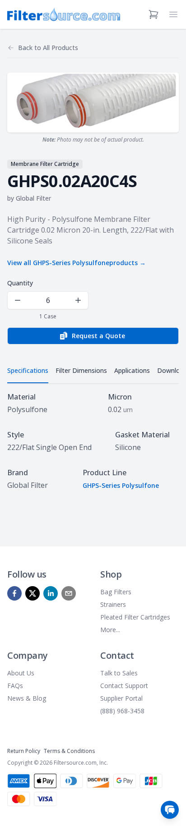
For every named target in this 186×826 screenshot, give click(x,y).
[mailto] (68, 593)
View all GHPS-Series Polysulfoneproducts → (76, 262)
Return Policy (23, 751)
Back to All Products (48, 47)
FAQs (15, 685)
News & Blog (26, 698)
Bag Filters (115, 591)
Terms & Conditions (69, 751)
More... (110, 629)
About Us (20, 673)
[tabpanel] (93, 441)
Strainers (113, 604)
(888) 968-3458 (122, 711)
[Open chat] (170, 810)
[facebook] (14, 593)
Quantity (20, 283)
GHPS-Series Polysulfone (121, 485)
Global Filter (33, 198)
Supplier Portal (121, 698)
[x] (32, 593)
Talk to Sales (119, 673)
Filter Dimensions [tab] (81, 370)
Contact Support (124, 685)
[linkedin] (50, 593)
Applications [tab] (132, 370)
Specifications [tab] (27, 370)
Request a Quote (98, 335)
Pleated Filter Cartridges (135, 617)
